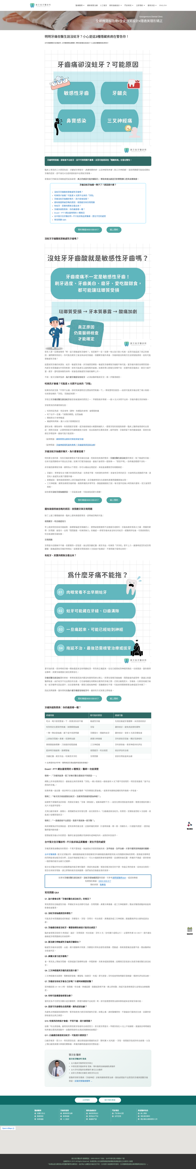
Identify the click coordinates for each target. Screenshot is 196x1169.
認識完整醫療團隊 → (83, 1081)
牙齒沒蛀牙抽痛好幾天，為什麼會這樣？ (71, 199)
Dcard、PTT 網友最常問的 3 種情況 (69, 213)
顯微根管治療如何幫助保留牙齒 (69, 439)
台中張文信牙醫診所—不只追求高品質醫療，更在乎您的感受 (80, 216)
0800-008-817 (105, 881)
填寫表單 (190, 934)
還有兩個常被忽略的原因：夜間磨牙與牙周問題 (74, 202)
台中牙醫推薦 (50, 854)
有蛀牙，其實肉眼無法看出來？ (67, 206)
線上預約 (114, 229)
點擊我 (103, 884)
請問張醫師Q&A (119, 878)
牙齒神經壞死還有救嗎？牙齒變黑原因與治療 (75, 445)
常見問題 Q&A (60, 220)
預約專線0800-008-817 (88, 229)
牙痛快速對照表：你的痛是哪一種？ (69, 209)
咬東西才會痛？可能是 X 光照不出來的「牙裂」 (74, 195)
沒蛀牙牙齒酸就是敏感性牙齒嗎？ (68, 192)
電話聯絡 (190, 829)
